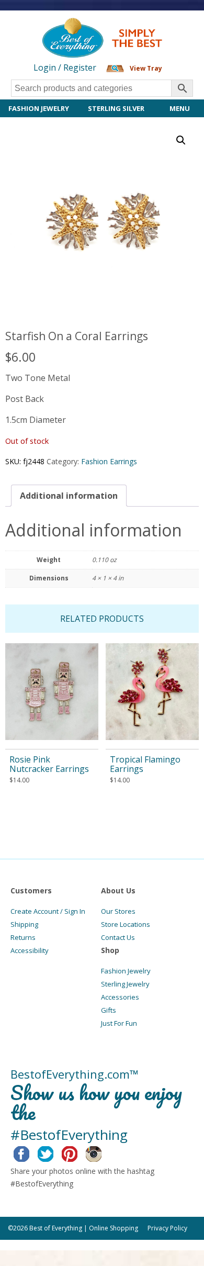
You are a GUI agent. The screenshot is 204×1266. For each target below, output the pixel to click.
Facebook (29, 1152)
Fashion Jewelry (38, 108)
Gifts (108, 1010)
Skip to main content (40, 27)
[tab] (69, 496)
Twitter (53, 1152)
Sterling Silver (116, 108)
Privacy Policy (167, 1228)
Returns (23, 937)
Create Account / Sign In (47, 911)
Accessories (120, 997)
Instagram (101, 1152)
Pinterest (77, 1152)
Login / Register (64, 67)
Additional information (69, 495)
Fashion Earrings (109, 461)
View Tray (146, 68)
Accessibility (29, 950)
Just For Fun (119, 1023)
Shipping (24, 924)
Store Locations (125, 924)
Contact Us (118, 937)
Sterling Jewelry (125, 984)
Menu (179, 108)
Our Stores (118, 911)
